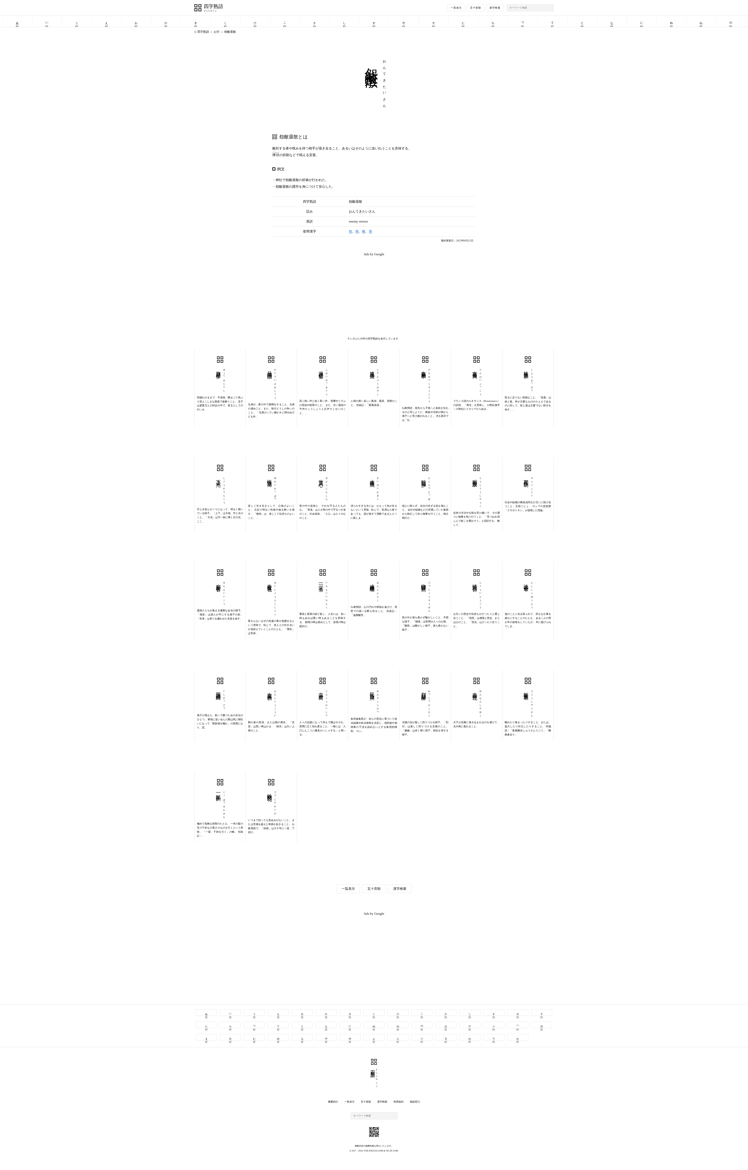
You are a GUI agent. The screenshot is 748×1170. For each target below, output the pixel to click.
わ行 (517, 1037)
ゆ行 (350, 1037)
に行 (641, 21)
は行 (446, 1024)
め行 (278, 1037)
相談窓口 (415, 1101)
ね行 (701, 21)
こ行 (284, 21)
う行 (76, 21)
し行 (344, 21)
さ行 (314, 21)
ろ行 (493, 1037)
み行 (230, 1037)
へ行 (517, 1024)
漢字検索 (494, 7)
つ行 (522, 21)
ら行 (398, 1037)
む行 (254, 1037)
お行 (136, 21)
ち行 (493, 21)
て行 (552, 21)
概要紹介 (333, 1101)
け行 (255, 21)
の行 (730, 21)
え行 (106, 21)
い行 (47, 21)
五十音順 (475, 7)
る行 (446, 1037)
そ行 (433, 21)
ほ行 (541, 1024)
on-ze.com (392, 1151)
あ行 (17, 21)
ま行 (206, 1037)
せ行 (403, 21)
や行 (326, 1037)
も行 (302, 1037)
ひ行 (469, 1024)
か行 (166, 21)
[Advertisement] (284, 287)
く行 (225, 21)
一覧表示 (456, 7)
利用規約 (398, 1101)
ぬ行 (671, 21)
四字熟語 (213, 6)
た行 (463, 21)
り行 (422, 1037)
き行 (195, 21)
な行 (611, 21)
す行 (374, 21)
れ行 (469, 1037)
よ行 (374, 1037)
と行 (582, 21)
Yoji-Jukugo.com (373, 1151)
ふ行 (493, 1024)
